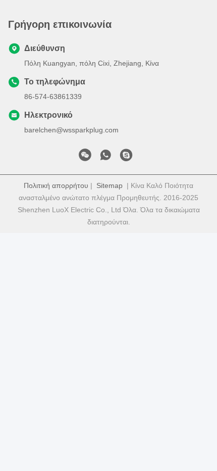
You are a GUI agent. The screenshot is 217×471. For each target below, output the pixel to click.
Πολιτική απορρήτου (56, 185)
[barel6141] (126, 158)
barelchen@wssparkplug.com (71, 130)
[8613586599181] (105, 158)
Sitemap (109, 185)
